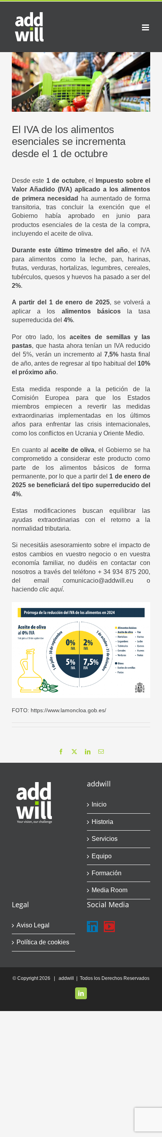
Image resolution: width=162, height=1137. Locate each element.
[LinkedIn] (92, 926)
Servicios (105, 838)
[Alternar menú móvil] (146, 27)
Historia (102, 821)
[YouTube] (109, 926)
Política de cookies (43, 942)
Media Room (109, 890)
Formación (107, 873)
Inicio (99, 804)
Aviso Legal (33, 925)
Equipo (102, 856)
